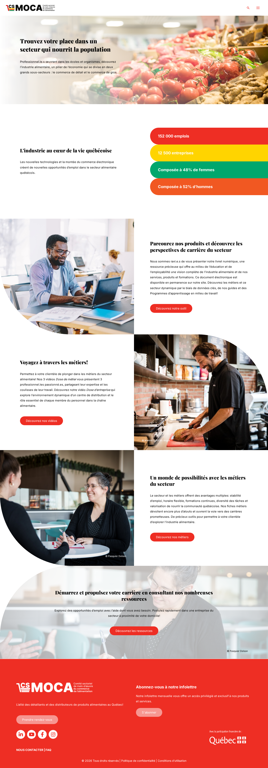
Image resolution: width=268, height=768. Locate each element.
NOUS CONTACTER (29, 750)
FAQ (48, 750)
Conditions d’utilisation (172, 760)
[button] (248, 8)
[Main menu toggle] (258, 8)
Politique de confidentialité (138, 760)
